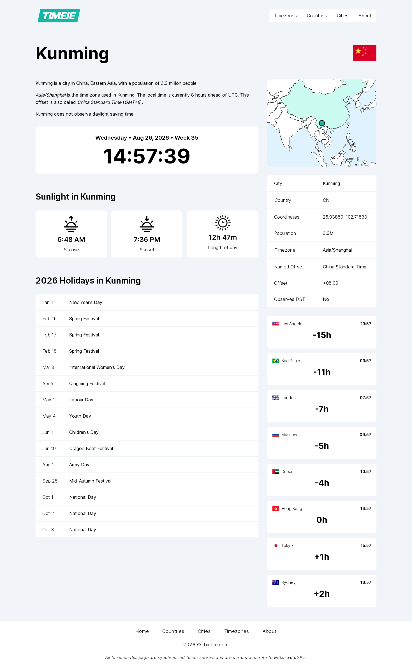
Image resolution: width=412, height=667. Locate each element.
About (364, 15)
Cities (342, 15)
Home (142, 631)
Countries (317, 15)
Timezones (285, 15)
